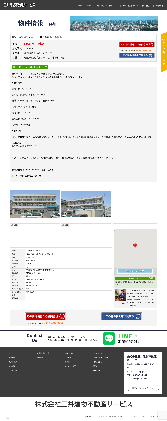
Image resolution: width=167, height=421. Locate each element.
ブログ (67, 362)
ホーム (80, 6)
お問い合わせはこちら (142, 388)
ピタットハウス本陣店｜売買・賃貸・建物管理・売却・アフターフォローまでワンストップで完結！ (126, 416)
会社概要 (12, 358)
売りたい (90, 6)
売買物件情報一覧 (43, 353)
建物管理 (40, 358)
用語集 (95, 366)
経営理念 (12, 366)
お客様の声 (69, 353)
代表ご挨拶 (13, 362)
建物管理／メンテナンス (106, 6)
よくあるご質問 (70, 366)
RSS (7, 417)
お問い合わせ (158, 6)
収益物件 (57, 37)
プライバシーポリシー (100, 358)
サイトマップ (97, 353)
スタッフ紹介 (13, 370)
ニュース (68, 358)
